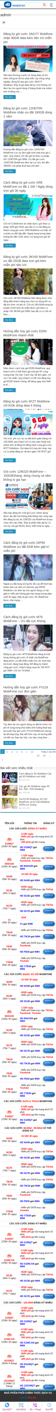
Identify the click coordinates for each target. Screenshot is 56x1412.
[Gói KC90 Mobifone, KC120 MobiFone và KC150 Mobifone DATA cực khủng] (9, 803)
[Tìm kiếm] (44, 4)
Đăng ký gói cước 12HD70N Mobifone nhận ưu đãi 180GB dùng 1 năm (27, 112)
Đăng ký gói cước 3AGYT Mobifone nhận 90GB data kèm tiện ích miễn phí (28, 38)
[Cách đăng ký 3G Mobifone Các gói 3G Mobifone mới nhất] (9, 777)
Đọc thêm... (9, 97)
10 (32, 752)
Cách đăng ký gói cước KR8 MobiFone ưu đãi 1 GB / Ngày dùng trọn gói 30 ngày (28, 186)
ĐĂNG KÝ (49, 848)
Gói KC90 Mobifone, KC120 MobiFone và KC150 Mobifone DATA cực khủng (34, 802)
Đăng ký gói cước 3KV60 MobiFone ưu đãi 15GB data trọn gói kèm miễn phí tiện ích (28, 261)
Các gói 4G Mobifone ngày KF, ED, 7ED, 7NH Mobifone (34, 787)
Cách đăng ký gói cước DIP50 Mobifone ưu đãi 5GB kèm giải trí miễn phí (26, 547)
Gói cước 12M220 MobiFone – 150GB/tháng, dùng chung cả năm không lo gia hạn (27, 475)
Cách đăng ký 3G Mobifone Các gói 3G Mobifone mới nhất (35, 775)
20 (38, 755)
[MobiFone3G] (16, 4)
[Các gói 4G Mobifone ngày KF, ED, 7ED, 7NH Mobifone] (9, 790)
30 (44, 755)
